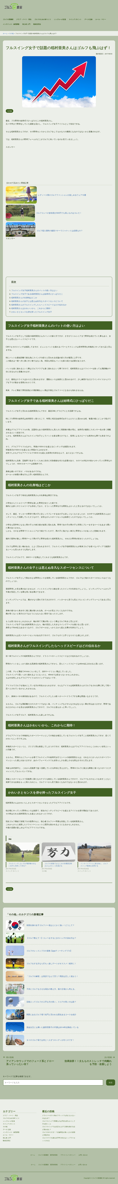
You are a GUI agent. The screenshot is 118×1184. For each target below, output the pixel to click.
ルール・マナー (100, 19)
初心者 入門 (26, 24)
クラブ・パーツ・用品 (23, 19)
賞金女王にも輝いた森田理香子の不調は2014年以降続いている (53, 1027)
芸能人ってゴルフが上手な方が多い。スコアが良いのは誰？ (51, 1001)
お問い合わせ (82, 1164)
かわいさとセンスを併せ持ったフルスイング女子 (31, 311)
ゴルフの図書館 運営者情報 (48, 1164)
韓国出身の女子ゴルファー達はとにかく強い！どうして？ (50, 925)
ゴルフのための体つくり (42, 19)
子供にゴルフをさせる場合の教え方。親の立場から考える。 (51, 989)
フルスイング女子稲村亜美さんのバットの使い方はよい (34, 290)
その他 (11, 33)
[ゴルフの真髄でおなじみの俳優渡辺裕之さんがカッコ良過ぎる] (58, 852)
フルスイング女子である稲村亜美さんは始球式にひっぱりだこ (37, 294)
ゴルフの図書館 (8, 19)
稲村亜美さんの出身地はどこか (24, 297)
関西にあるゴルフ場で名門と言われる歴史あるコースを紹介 (51, 1014)
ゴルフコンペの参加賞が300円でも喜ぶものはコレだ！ (59, 213)
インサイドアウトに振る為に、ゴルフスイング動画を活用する (94, 864)
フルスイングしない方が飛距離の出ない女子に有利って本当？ (22, 864)
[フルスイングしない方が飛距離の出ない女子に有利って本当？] (22, 852)
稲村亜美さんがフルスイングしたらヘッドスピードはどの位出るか (39, 304)
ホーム (5, 33)
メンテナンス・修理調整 (11, 24)
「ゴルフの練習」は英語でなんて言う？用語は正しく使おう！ (52, 976)
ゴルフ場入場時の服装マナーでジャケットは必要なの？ (60, 230)
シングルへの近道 (60, 19)
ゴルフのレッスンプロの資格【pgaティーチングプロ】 (49, 950)
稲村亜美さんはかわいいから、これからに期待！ (31, 308)
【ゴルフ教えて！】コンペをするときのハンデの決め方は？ (51, 938)
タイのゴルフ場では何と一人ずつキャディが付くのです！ (50, 1040)
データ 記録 (88, 19)
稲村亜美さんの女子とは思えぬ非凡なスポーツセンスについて (37, 301)
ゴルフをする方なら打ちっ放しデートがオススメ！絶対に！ (51, 963)
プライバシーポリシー (67, 1164)
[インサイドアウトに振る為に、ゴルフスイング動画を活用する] (94, 852)
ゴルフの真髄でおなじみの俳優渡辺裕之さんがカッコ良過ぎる (58, 864)
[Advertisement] (59, 164)
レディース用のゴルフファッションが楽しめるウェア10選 (62, 195)
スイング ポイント (75, 19)
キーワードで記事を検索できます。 (17, 1076)
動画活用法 (37, 24)
